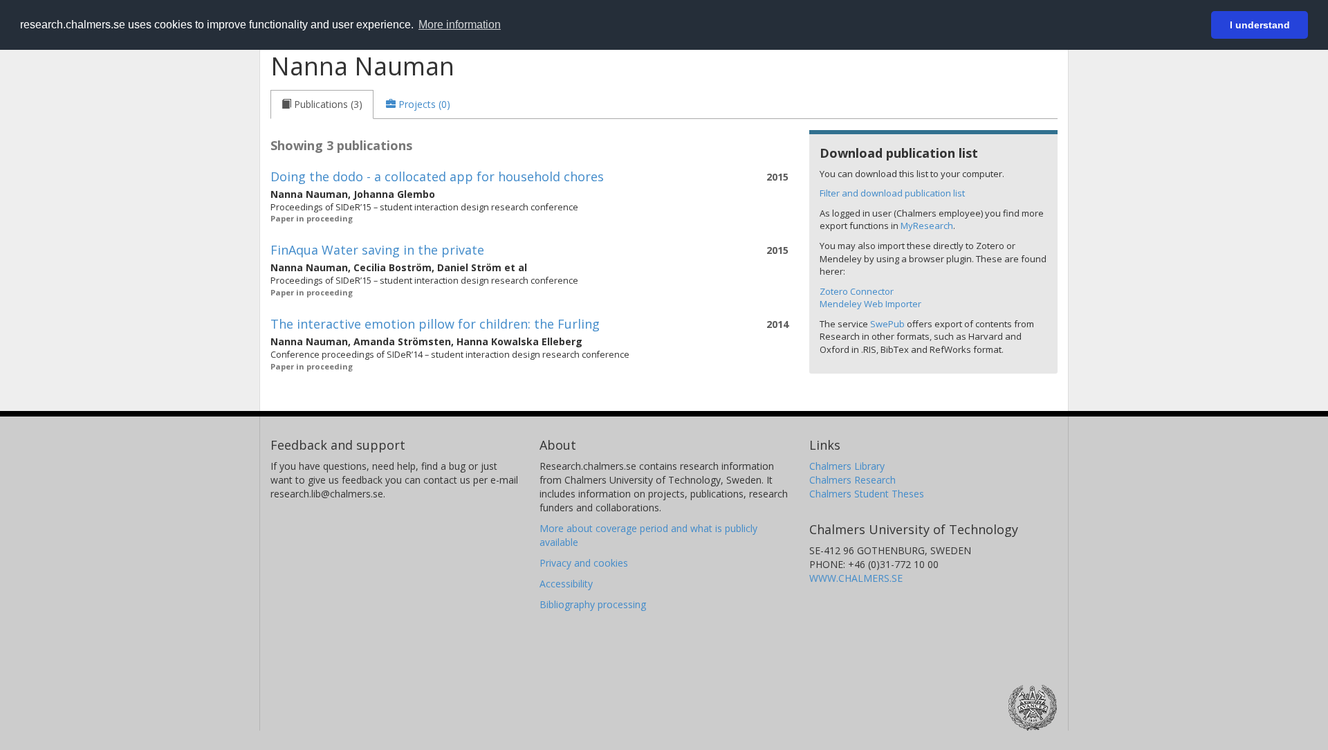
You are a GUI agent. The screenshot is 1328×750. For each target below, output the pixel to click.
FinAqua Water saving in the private (377, 249)
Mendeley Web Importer (870, 304)
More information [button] (459, 24)
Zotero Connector (857, 291)
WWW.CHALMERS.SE (856, 578)
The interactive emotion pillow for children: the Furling (435, 323)
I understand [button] (1260, 24)
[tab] (322, 104)
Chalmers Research (852, 479)
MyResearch (927, 225)
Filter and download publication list (892, 193)
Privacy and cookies (584, 562)
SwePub (887, 324)
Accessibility (566, 583)
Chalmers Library (847, 466)
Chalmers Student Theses (866, 493)
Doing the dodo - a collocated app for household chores (437, 176)
